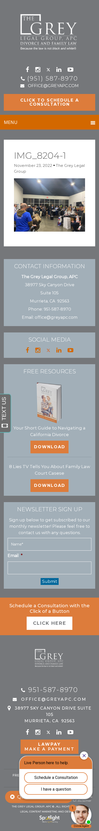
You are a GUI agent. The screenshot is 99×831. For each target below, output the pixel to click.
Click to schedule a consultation (49, 102)
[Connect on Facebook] (27, 69)
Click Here (49, 623)
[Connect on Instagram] (37, 69)
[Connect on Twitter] (48, 69)
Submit (49, 581)
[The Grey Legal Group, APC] (49, 29)
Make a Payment (49, 747)
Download (49, 446)
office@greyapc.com (53, 85)
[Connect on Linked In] (58, 69)
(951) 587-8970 (52, 78)
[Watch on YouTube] (70, 69)
